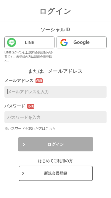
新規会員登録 (43, 56)
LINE (29, 42)
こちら (50, 128)
